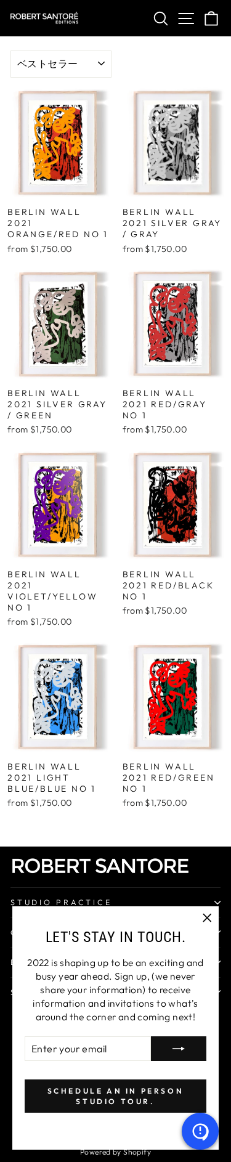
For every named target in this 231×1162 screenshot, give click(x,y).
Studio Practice (60, 902)
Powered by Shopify (115, 1151)
